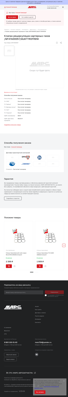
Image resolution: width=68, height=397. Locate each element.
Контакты (38, 322)
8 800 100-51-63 (51, 8)
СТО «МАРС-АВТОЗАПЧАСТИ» (21, 373)
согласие (52, 295)
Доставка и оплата (40, 312)
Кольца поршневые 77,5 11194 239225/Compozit (45, 253)
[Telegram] (52, 45)
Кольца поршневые (42, 250)
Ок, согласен (40, 392)
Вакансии (7, 330)
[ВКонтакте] (55, 45)
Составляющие (10, 250)
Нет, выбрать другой (27, 17)
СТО (5, 334)
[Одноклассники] (58, 45)
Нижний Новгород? (21, 12)
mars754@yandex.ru (43, 342)
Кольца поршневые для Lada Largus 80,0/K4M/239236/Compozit (16, 253)
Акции (37, 306)
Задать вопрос (10, 359)
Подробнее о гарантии (12, 198)
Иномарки (38, 319)
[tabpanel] (18, 245)
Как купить (38, 309)
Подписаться (54, 292)
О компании (7, 327)
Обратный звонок (11, 354)
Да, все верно (12, 17)
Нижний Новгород (16, 147)
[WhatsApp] (60, 45)
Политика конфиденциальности (13, 377)
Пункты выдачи (39, 316)
